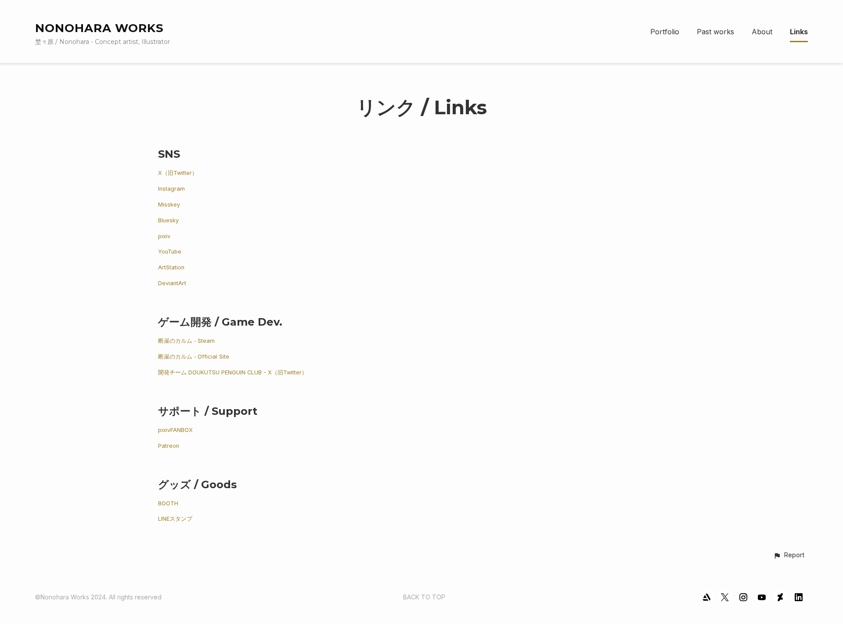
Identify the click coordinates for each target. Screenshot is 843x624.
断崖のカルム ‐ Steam (186, 340)
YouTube (169, 251)
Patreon (168, 446)
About (762, 32)
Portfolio (664, 32)
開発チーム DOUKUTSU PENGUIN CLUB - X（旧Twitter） (232, 372)
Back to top (424, 597)
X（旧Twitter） (178, 173)
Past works (715, 32)
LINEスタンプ (175, 518)
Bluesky (168, 220)
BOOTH (168, 503)
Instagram (171, 188)
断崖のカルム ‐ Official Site (193, 356)
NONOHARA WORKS (99, 28)
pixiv (164, 236)
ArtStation (171, 267)
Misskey (169, 204)
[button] (789, 555)
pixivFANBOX (175, 430)
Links (799, 32)
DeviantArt (172, 283)
